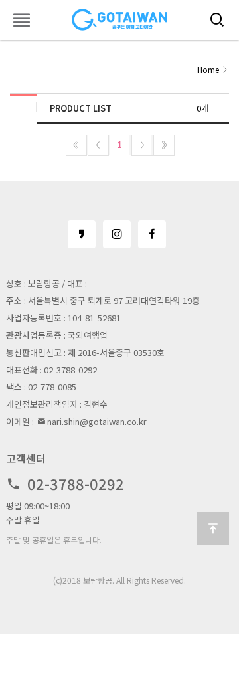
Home (208, 69)
